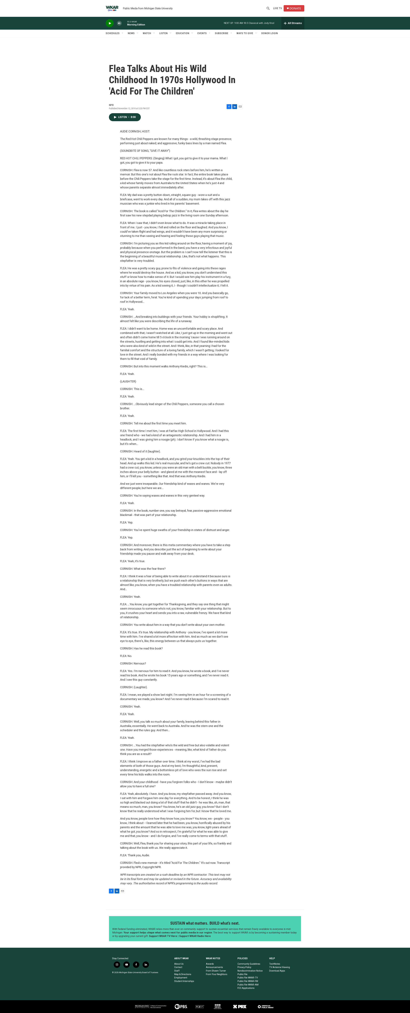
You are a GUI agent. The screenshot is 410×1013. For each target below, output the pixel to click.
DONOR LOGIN (269, 33)
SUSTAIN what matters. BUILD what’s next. (205, 923)
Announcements (214, 967)
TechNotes (274, 964)
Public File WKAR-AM (248, 984)
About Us (179, 964)
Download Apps (277, 970)
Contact (178, 967)
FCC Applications (246, 988)
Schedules (113, 33)
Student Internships (184, 981)
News (131, 33)
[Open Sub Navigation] (123, 33)
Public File (242, 974)
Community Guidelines (249, 964)
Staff (177, 970)
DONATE (295, 8)
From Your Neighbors (216, 974)
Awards (210, 964)
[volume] (119, 23)
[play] (109, 23)
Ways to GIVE (245, 33)
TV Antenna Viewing (279, 967)
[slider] (124, 23)
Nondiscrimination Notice (250, 970)
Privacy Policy (244, 967)
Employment (180, 977)
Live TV (277, 8)
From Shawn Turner (216, 970)
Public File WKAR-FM (248, 981)
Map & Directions (182, 974)
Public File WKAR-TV (248, 977)
